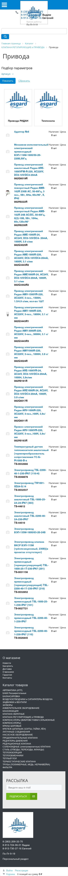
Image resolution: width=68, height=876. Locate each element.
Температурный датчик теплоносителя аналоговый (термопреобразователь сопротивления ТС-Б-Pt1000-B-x (31, 453)
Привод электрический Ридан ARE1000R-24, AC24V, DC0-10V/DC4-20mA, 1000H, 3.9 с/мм (31, 392)
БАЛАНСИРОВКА (11, 696)
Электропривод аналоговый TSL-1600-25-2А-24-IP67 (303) (30, 499)
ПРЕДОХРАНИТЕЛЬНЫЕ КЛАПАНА (20, 737)
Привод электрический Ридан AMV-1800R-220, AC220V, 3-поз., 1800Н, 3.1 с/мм (31, 312)
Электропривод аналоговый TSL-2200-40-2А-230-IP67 (30, 516)
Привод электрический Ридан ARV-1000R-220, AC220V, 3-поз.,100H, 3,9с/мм (29, 412)
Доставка (7, 668)
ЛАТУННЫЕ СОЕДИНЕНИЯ (16, 731)
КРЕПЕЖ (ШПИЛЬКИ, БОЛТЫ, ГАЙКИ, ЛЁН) (24, 728)
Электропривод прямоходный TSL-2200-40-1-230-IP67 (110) (31, 631)
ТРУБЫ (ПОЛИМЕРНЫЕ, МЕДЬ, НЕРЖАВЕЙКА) (26, 764)
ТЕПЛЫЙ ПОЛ (10, 758)
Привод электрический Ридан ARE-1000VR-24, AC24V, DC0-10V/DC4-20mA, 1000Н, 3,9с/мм (30, 372)
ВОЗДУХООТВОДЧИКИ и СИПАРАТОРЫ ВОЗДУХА (27, 699)
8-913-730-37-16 (31, 18)
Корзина (10, 874)
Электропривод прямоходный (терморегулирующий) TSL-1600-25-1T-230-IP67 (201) (31, 563)
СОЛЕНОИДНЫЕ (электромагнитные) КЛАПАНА (27, 746)
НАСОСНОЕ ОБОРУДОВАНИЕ (18, 734)
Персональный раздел (15, 858)
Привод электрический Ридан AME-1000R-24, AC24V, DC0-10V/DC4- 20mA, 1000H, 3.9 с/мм (31, 236)
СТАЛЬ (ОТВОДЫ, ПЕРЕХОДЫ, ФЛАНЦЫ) (23, 749)
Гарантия (7, 674)
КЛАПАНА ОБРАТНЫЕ (14, 713)
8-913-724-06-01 (31, 14)
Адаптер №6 (21, 131)
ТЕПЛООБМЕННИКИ (13, 755)
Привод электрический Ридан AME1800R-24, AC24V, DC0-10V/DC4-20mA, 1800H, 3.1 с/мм (31, 276)
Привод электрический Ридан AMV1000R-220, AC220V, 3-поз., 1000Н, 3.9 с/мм (31, 352)
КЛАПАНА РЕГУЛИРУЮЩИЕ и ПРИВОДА (23, 716)
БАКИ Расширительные (14, 693)
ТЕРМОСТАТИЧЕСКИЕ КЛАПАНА (19, 761)
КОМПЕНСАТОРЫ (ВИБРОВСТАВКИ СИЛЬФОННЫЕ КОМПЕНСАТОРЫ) (29, 721)
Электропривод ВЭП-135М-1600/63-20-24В (30, 530)
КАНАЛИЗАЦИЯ (10, 710)
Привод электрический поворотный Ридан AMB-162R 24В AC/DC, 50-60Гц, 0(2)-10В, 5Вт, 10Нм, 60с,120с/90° (29, 214)
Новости (7, 662)
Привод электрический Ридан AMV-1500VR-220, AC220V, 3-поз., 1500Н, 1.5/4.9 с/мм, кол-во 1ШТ (29, 296)
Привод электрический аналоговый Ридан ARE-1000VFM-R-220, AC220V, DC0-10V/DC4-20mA (29, 170)
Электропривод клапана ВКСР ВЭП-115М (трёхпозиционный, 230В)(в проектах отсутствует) (31, 547)
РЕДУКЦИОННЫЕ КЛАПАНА (17, 743)
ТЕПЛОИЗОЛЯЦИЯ (12, 752)
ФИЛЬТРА (7, 767)
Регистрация (21, 870)
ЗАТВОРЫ (8, 704)
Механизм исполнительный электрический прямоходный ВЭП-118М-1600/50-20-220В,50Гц (31, 151)
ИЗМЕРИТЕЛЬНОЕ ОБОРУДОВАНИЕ (21, 707)
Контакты (7, 677)
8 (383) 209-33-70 (32, 11)
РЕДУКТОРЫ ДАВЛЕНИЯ (15, 740)
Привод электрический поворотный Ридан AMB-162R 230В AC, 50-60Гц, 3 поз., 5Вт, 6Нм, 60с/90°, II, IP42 (29, 191)
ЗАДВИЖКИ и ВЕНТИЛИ (15, 702)
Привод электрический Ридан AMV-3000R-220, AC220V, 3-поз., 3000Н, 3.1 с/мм (31, 332)
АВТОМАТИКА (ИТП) (12, 690)
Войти (9, 870)
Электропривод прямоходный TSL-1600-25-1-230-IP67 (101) (31, 601)
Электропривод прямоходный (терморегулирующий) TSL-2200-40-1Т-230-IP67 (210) (31, 583)
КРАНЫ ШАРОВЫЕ (12, 725)
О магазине (8, 671)
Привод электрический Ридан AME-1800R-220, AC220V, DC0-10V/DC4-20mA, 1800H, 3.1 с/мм (31, 256)
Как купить (8, 665)
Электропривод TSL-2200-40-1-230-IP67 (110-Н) (30, 471)
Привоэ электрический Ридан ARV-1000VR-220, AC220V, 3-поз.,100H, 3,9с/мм (29, 432)
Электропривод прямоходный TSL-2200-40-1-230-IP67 (31, 618)
